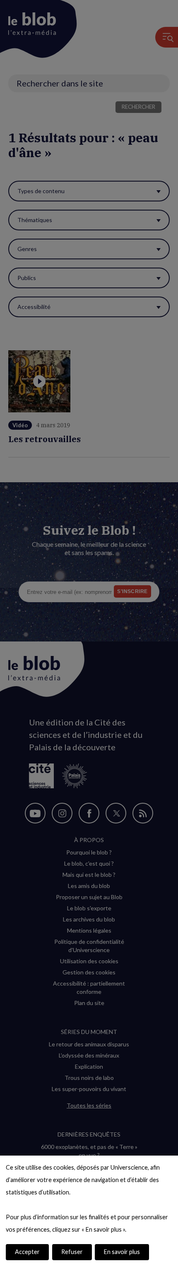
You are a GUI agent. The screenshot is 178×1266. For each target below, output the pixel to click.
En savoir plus (122, 1251)
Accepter (27, 1251)
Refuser (72, 1251)
